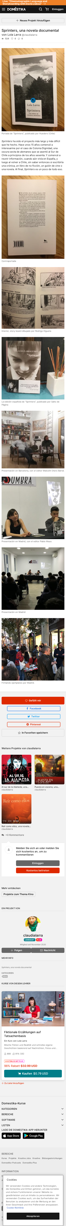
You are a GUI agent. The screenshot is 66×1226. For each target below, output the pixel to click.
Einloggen (57, 9)
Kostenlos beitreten (37, 870)
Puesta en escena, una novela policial (46, 788)
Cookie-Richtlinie (15, 1207)
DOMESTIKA (16, 9)
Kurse (4, 1158)
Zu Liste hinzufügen (14, 1083)
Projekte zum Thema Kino (18, 894)
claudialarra (34, 748)
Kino (5, 976)
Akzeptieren (33, 1216)
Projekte (12, 1158)
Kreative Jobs (24, 1158)
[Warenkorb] (47, 9)
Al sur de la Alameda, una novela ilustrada (14, 788)
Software (8, 1119)
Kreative (36, 1158)
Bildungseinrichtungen (52, 1158)
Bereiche (7, 1114)
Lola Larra (22, 34)
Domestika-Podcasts (11, 1162)
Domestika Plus (30, 1162)
